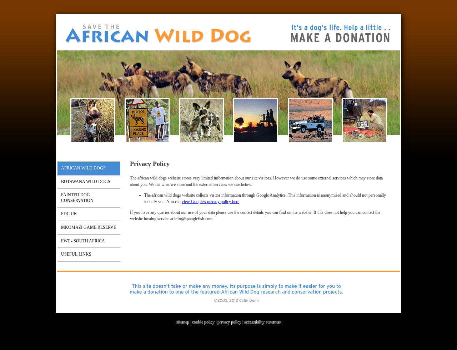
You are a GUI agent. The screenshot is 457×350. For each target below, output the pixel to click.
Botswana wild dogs (85, 181)
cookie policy (203, 321)
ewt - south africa (83, 240)
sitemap (182, 321)
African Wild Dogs (83, 168)
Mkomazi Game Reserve (88, 227)
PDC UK (69, 213)
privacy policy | (230, 321)
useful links (76, 254)
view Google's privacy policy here (210, 201)
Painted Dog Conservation (77, 197)
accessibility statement (262, 321)
